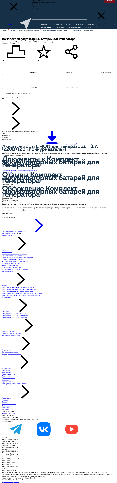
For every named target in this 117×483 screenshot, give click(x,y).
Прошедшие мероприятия (11, 354)
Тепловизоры (7, 252)
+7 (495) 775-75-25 (8, 233)
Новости (5, 400)
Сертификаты (7, 372)
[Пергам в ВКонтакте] (43, 435)
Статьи (4, 402)
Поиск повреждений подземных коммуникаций (18, 291)
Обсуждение (6, 139)
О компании (6, 368)
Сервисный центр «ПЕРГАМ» (12, 334)
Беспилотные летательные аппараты (15, 269)
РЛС (33, 4)
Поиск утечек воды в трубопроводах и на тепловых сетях (22, 293)
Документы (6, 135)
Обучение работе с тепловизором (14, 313)
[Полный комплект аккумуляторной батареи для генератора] (23, 101)
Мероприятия (7, 350)
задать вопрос (7, 213)
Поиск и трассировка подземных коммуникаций (19, 289)
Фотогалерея (7, 406)
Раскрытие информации (10, 376)
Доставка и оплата (8, 378)
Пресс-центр (7, 398)
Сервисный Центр (8, 332)
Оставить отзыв (7, 184)
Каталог (5, 250)
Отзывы (5, 137)
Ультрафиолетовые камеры (11, 267)
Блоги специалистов (9, 404)
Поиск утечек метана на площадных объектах (18, 287)
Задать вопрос (7, 198)
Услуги (4, 285)
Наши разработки (8, 374)
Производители (7, 382)
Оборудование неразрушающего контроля (17, 258)
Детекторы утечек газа (10, 265)
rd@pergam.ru (7, 235)
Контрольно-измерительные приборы (15, 261)
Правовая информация (10, 482)
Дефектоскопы (7, 271)
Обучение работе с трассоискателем (15, 315)
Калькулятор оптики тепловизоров (14, 384)
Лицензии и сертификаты (11, 335)
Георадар (35, 8)
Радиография (36, 6)
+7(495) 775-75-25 (8, 413)
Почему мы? (6, 370)
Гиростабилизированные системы (43, 2)
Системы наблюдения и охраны (13, 259)
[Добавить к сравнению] (16, 52)
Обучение (5, 311)
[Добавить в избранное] (43, 52)
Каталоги (5, 408)
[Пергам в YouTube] (71, 435)
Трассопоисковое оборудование (13, 256)
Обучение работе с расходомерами (14, 317)
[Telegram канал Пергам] (16, 435)
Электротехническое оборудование (14, 254)
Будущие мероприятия (10, 352)
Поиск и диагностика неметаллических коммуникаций (21, 295)
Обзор (4, 133)
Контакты (5, 409)
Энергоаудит (6, 297)
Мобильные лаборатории (11, 263)
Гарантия (5, 380)
